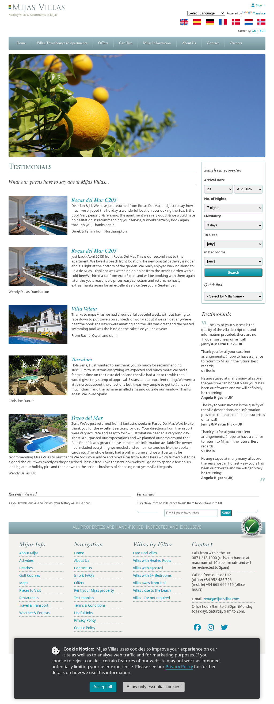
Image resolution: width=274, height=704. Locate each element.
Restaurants (29, 597)
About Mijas (28, 553)
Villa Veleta (84, 308)
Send (226, 513)
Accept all (102, 686)
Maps (23, 583)
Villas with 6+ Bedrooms (152, 575)
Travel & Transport (33, 605)
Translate (259, 13)
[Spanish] (197, 22)
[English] (184, 22)
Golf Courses (29, 575)
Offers (103, 43)
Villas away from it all (149, 583)
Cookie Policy (84, 627)
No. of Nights (215, 198)
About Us (189, 43)
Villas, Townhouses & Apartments (62, 43)
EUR (262, 31)
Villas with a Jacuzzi (148, 568)
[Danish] (236, 22)
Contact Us (83, 568)
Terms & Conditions (89, 605)
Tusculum (81, 359)
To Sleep (211, 234)
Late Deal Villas (145, 553)
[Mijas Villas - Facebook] (197, 627)
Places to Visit (30, 590)
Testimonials (84, 597)
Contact (213, 43)
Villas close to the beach (152, 590)
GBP (254, 31)
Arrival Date (214, 179)
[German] (210, 22)
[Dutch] (249, 22)
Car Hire (125, 43)
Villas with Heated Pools (152, 560)
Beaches (26, 568)
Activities (26, 560)
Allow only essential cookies (153, 686)
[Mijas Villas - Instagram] (210, 627)
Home (21, 43)
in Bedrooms (214, 252)
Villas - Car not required (151, 597)
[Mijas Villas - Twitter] (224, 627)
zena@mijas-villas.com (221, 599)
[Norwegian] (261, 22)
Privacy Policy (179, 667)
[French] (223, 22)
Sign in (260, 5)
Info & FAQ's (84, 575)
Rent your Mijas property (94, 590)
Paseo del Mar (87, 417)
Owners (236, 43)
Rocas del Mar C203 (93, 199)
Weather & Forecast (35, 612)
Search (233, 272)
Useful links (83, 612)
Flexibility (212, 216)
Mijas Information (157, 43)
